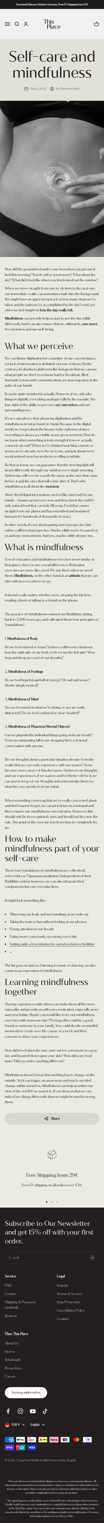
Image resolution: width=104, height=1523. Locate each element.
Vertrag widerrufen (26, 1392)
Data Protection (68, 1302)
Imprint (62, 1285)
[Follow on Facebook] (8, 1411)
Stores (10, 1351)
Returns (11, 1316)
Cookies (63, 1319)
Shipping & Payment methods (20, 1305)
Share (55, 1118)
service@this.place (78, 1512)
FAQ (8, 1285)
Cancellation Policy (71, 1310)
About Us (11, 1343)
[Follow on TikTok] (45, 1411)
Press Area (13, 1368)
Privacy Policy (66, 1516)
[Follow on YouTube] (33, 1411)
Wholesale (13, 1360)
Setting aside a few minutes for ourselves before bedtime (52, 944)
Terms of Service (69, 1294)
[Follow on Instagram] (20, 1411)
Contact (10, 1294)
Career (10, 1376)
